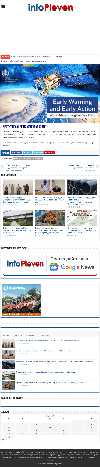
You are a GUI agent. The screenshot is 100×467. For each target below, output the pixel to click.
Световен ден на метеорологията (28, 158)
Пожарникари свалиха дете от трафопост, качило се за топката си (81, 167)
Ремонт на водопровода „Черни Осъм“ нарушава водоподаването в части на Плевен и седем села (81, 200)
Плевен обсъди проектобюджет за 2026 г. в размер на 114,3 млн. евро (36, 57)
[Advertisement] (50, 34)
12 (36, 428)
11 (22, 428)
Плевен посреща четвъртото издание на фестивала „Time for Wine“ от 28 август (81, 230)
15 (77, 428)
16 (91, 428)
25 (22, 434)
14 (64, 428)
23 (91, 431)
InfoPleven (42, 464)
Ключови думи (43, 335)
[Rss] (48, 460)
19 (36, 431)
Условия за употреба (55, 464)
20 (50, 431)
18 (22, 431)
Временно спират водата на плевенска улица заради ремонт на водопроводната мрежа (49, 230)
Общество (14, 61)
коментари (30, 335)
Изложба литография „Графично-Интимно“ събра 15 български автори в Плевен (16, 199)
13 (50, 428)
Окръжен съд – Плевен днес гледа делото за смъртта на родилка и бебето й (18, 167)
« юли (4, 440)
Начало (5, 61)
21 (64, 431)
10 (9, 428)
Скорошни (6, 335)
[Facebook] (50, 460)
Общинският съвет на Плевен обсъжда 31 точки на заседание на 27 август (17, 230)
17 (9, 431)
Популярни (18, 335)
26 (36, 434)
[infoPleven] (50, 7)
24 (9, 434)
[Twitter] (52, 460)
